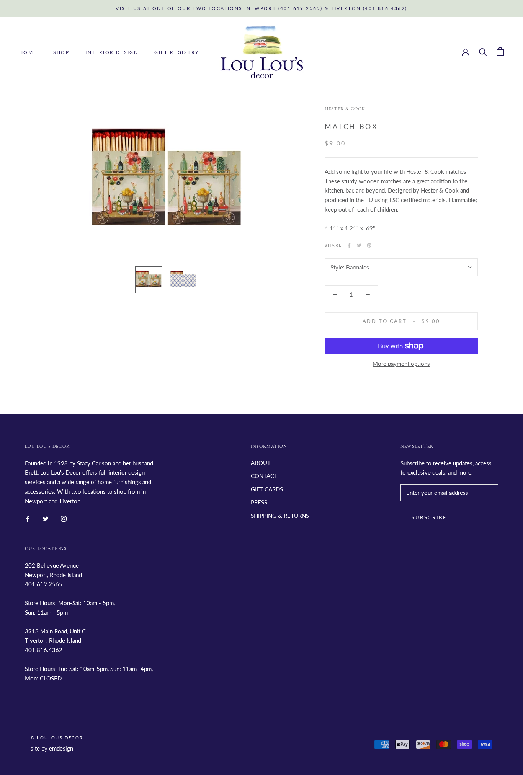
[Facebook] (349, 245)
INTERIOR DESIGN (111, 52)
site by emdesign (52, 748)
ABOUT (261, 462)
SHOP (61, 52)
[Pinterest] (369, 245)
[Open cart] (500, 51)
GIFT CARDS (267, 489)
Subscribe (429, 517)
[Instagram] (64, 518)
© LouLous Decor (57, 737)
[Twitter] (359, 245)
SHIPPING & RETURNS (280, 515)
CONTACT (264, 475)
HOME (28, 52)
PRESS (259, 502)
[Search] (483, 51)
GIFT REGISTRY (176, 52)
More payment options (401, 363)
